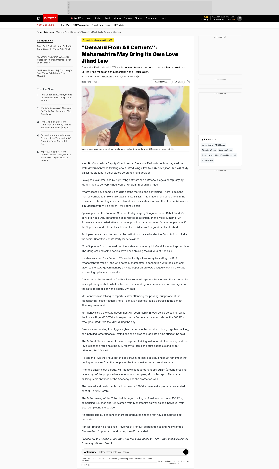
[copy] (188, 81)
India (97, 18)
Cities (138, 18)
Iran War (65, 25)
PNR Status (220, 145)
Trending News (45, 89)
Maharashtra (174, 463)
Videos (117, 18)
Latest (89, 18)
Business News (225, 150)
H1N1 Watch (119, 25)
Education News (209, 150)
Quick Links (207, 139)
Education (151, 18)
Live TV (77, 18)
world (87, 461)
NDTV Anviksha (81, 25)
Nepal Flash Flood (101, 25)
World (108, 18)
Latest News (207, 145)
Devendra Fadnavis (166, 461)
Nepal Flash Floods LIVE (225, 155)
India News (107, 77)
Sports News (207, 155)
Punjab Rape (207, 160)
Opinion (128, 18)
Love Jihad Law (182, 461)
